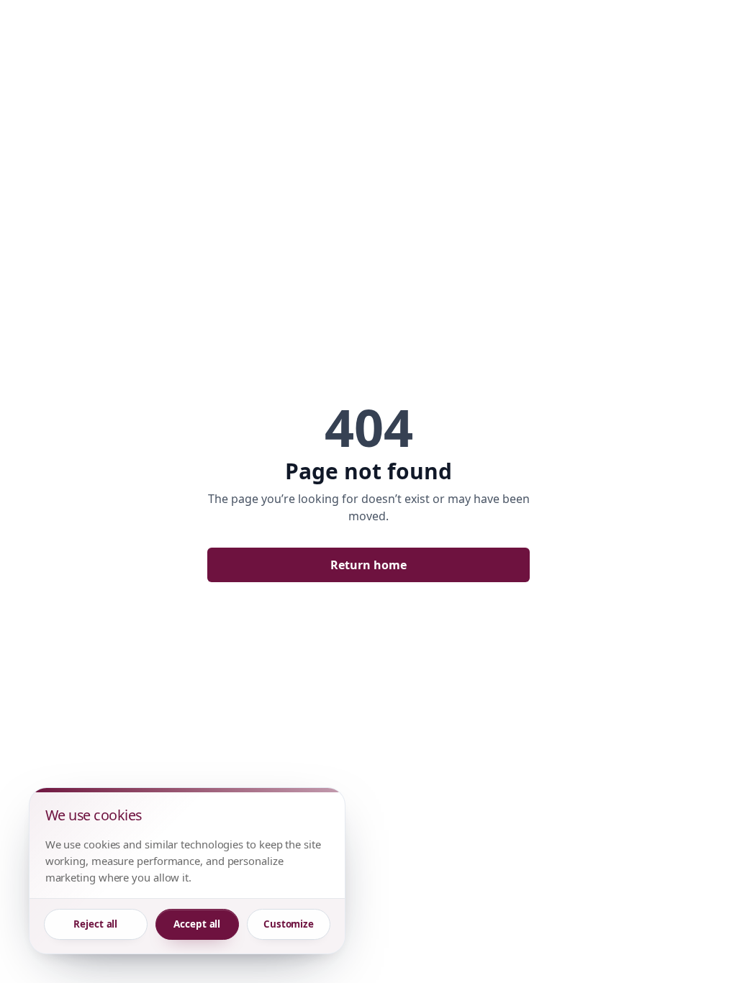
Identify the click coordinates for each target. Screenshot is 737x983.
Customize (288, 924)
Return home (368, 565)
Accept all (196, 924)
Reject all (95, 924)
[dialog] (187, 870)
